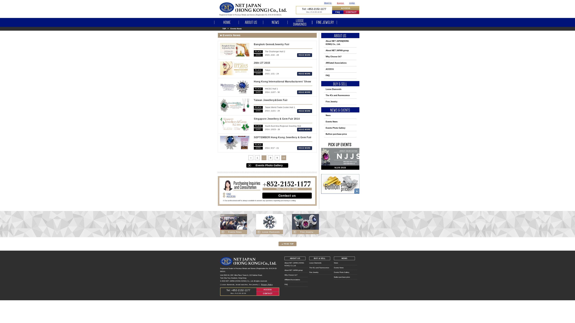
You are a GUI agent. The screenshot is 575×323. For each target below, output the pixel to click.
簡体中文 (328, 3)
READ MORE (305, 55)
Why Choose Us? (334, 56)
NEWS (275, 22)
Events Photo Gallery (269, 165)
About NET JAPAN (337, 42)
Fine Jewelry (331, 101)
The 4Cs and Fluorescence (319, 268)
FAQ (337, 12)
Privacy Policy (267, 284)
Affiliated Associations (336, 63)
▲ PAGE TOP (287, 244)
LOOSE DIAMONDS (300, 22)
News (328, 115)
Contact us (287, 195)
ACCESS (345, 8)
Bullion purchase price (336, 134)
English (340, 3)
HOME (226, 22)
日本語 (352, 3)
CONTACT (351, 12)
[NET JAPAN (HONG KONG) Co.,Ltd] (253, 12)
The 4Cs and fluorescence (338, 95)
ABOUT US (251, 22)
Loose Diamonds (333, 89)
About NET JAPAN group (337, 50)
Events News (332, 122)
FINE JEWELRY (325, 22)
